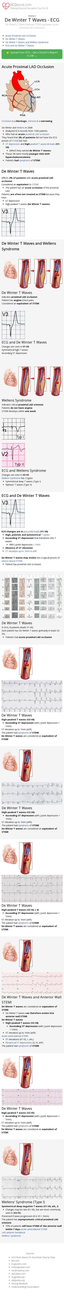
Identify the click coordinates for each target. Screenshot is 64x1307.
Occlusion (6, 121)
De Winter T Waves (15, 38)
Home (31, 15)
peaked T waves (38, 143)
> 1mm (36, 544)
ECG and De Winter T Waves (19, 45)
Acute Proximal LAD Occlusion (20, 35)
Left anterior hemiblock (13, 1232)
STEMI (15, 140)
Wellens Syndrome (11, 478)
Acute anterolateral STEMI (15, 1036)
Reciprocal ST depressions (19, 1042)
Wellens (21, 127)
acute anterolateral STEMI (34, 1229)
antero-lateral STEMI (12, 560)
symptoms (24, 160)
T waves (45, 534)
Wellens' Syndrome (11, 1235)
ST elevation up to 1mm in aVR (21, 551)
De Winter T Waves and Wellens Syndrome (26, 42)
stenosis (32, 121)
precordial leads (31, 531)
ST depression (13, 143)
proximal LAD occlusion (37, 134)
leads (52, 143)
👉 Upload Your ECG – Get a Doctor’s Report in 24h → (32, 54)
